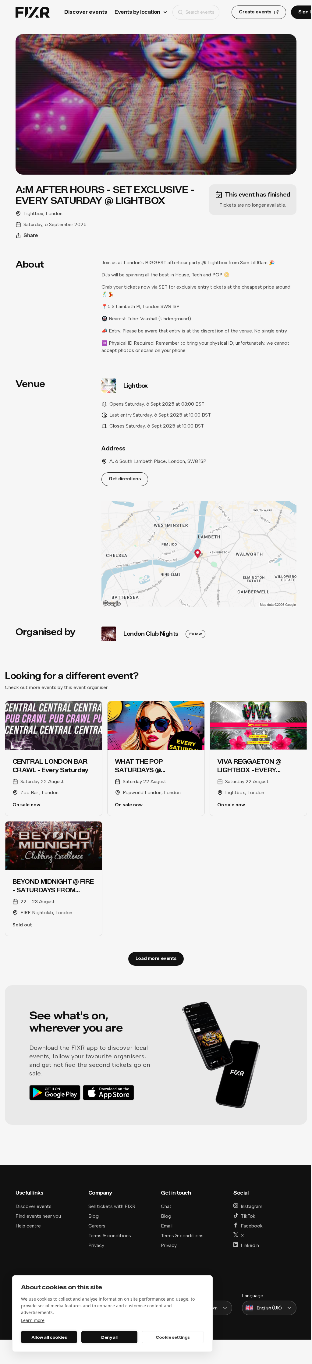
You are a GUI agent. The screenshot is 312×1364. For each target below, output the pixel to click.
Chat (166, 1206)
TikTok (248, 1216)
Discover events (85, 12)
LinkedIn (250, 1245)
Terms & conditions (109, 1235)
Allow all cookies (49, 1337)
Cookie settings (173, 1337)
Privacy (96, 1245)
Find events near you (38, 1216)
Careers (96, 1226)
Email (166, 1226)
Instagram (251, 1206)
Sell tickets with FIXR (111, 1206)
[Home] (33, 12)
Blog (93, 1216)
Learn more (32, 1320)
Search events (200, 12)
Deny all (109, 1337)
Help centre (28, 1226)
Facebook (252, 1226)
